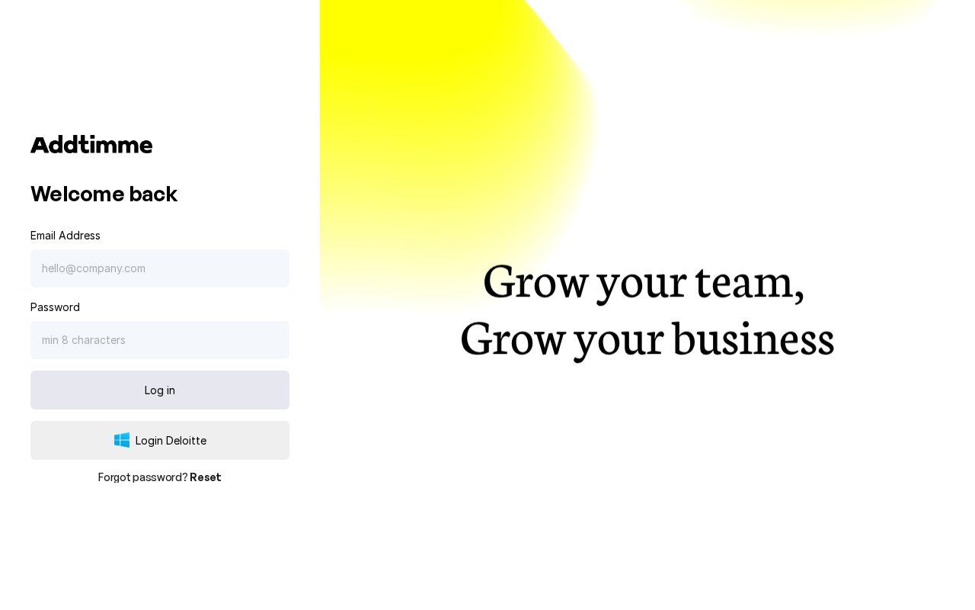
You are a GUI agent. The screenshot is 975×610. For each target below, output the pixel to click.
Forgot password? (160, 476)
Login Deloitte (171, 440)
